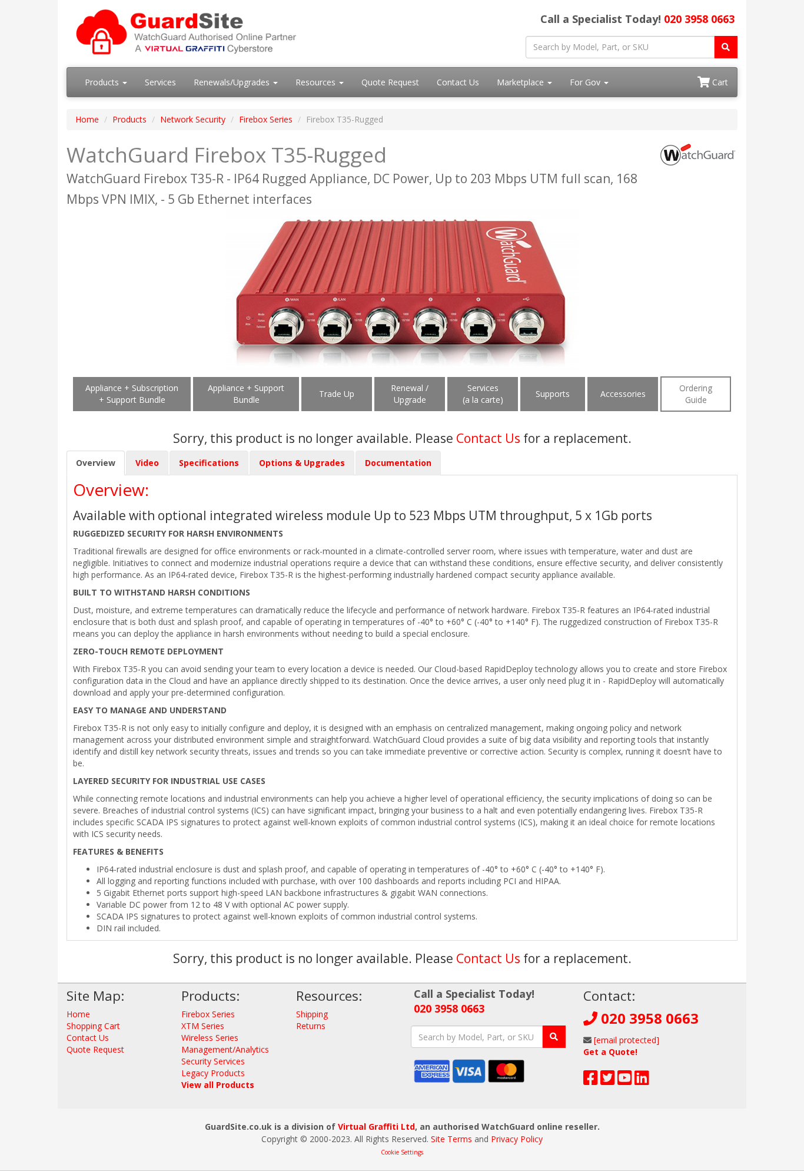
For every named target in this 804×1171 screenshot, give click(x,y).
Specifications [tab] (209, 462)
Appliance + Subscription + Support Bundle (131, 393)
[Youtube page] (624, 1080)
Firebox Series (266, 119)
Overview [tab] (95, 462)
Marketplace (521, 82)
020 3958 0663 (699, 19)
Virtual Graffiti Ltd (376, 1126)
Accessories (623, 393)
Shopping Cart (93, 1025)
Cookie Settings (402, 1152)
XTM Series (202, 1025)
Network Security (192, 119)
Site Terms (451, 1138)
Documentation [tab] (398, 462)
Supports (553, 393)
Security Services (213, 1061)
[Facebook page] (590, 1080)
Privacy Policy (517, 1138)
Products (103, 82)
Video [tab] (147, 462)
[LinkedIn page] (641, 1080)
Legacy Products (213, 1073)
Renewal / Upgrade (409, 393)
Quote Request (390, 82)
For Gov (586, 82)
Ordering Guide (695, 393)
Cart (719, 82)
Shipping (312, 1014)
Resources (316, 82)
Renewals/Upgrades (233, 82)
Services (160, 82)
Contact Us (458, 82)
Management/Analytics (225, 1049)
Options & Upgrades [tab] (302, 462)
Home (87, 119)
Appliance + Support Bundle (246, 393)
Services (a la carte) (483, 393)
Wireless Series (209, 1037)
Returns (310, 1025)
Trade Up (336, 393)
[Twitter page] (607, 1080)
